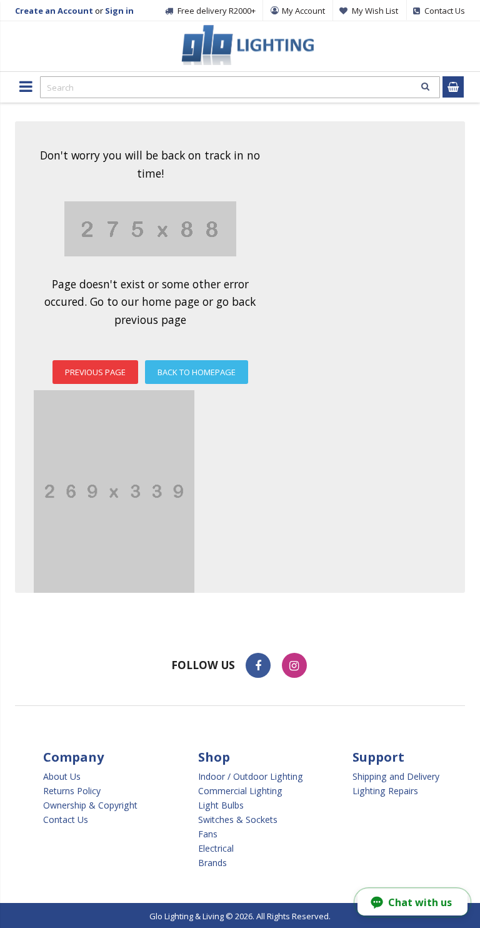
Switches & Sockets (238, 819)
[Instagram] (294, 665)
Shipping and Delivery (395, 776)
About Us (62, 776)
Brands (212, 863)
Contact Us (65, 819)
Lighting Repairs (385, 791)
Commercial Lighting (240, 791)
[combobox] (240, 87)
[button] (413, 902)
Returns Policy (72, 791)
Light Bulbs (221, 805)
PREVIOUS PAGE (95, 372)
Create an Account (54, 10)
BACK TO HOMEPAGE (197, 372)
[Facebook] (258, 665)
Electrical (216, 848)
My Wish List (375, 10)
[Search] (425, 86)
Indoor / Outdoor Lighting (250, 776)
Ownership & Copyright (90, 805)
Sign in (119, 10)
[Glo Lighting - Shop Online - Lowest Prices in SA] (246, 31)
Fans (208, 834)
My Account (303, 10)
